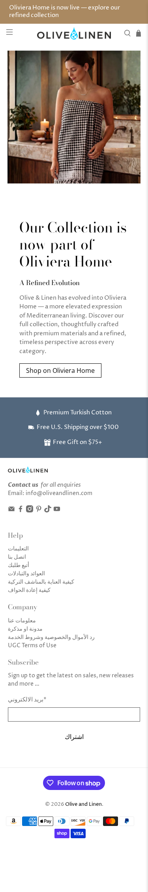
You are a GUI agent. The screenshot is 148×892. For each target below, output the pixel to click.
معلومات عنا (22, 620)
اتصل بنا (17, 557)
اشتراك (74, 736)
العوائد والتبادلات (26, 573)
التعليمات (18, 548)
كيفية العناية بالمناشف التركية (41, 582)
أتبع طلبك (18, 565)
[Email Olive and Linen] (11, 510)
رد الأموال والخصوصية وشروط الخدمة (51, 637)
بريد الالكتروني (27, 699)
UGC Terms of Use (32, 645)
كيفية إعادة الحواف (29, 590)
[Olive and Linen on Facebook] (20, 510)
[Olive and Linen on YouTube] (56, 510)
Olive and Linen (83, 804)
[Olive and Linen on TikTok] (47, 510)
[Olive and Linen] (74, 33)
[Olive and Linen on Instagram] (29, 510)
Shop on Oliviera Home (60, 370)
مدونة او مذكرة (25, 629)
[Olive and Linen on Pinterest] (38, 510)
